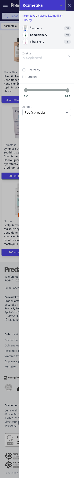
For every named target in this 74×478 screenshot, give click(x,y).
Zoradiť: (27, 106)
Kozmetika (28, 15)
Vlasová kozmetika (49, 15)
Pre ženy (34, 70)
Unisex (32, 77)
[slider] (26, 90)
